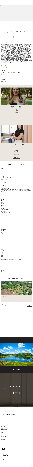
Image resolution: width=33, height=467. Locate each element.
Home (2, 432)
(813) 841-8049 (16, 113)
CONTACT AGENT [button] (16, 119)
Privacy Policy (10, 459)
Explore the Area (17, 369)
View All (29, 305)
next (18, 23)
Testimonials (3, 438)
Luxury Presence (17, 457)
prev (15, 23)
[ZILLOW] (6, 444)
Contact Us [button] (16, 392)
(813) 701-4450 (16, 151)
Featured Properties (4, 435)
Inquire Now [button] (16, 37)
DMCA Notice (3, 439)
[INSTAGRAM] (4, 444)
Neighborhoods (3, 436)
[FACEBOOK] (2, 444)
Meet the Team (3, 433)
